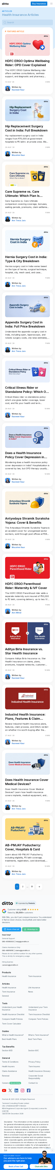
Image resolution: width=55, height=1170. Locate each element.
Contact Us (33, 1083)
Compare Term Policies (38, 1019)
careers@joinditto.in (10, 965)
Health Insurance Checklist (13, 1014)
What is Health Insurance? (13, 1035)
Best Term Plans (35, 1039)
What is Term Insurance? (38, 1035)
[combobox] (29, 22)
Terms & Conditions (10, 1062)
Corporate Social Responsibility (36, 1077)
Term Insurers (34, 1066)
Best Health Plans (9, 1039)
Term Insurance (34, 976)
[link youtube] (4, 1090)
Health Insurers (8, 1066)
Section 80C (33, 1050)
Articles (7, 11)
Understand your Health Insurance (12, 1008)
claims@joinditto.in (22, 950)
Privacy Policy (34, 1062)
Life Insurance (34, 987)
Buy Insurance (39, 3)
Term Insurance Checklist (39, 1014)
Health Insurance (9, 976)
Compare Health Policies (12, 1019)
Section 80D (7, 1050)
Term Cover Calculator (11, 1024)
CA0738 (5, 1111)
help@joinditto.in (22, 941)
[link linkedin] (16, 1090)
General (5, 996)
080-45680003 (8, 941)
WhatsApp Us (32, 929)
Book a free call (13, 929)
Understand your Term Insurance (38, 1008)
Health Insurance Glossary (39, 1071)
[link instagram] (22, 1090)
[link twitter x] (10, 1090)
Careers (11, 1083)
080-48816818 (7, 950)
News (30, 992)
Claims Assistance (9, 1071)
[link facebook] (29, 1090)
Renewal (5, 1076)
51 (32, 886)
